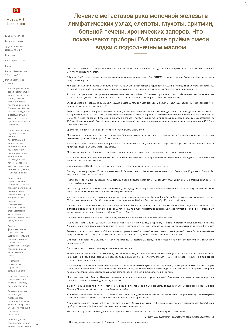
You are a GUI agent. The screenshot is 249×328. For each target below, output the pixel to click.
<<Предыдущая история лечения (83, 322)
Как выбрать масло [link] (15, 60)
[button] (246, 4)
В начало (109, 322)
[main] (141, 33)
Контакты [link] (10, 66)
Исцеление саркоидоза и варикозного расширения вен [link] (16, 265)
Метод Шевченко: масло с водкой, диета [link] (17, 73)
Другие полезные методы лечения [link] (14, 48)
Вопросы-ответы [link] (14, 41)
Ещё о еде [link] (10, 55)
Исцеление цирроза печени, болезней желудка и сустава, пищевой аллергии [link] (18, 281)
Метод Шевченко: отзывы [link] (14, 81)
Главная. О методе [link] (14, 35)
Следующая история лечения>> (134, 322)
